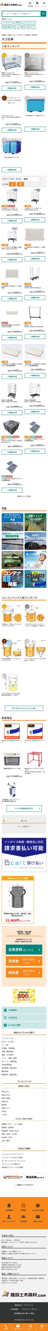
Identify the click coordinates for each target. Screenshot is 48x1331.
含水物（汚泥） (7, 1137)
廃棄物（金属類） (8, 1127)
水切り (4, 1111)
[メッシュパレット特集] (12, 522)
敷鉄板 (18, 22)
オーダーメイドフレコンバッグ (13, 1161)
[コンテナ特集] (12, 579)
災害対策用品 (7, 1064)
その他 (4, 1114)
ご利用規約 (14, 1309)
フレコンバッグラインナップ (12, 1154)
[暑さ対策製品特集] (35, 560)
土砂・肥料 (6, 1140)
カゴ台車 (21, 27)
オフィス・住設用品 (9, 1061)
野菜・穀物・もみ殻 (9, 1134)
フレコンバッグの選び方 (11, 1164)
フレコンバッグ (7, 22)
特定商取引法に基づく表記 (24, 1313)
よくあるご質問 (14, 1025)
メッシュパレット (29, 22)
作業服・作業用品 (8, 1048)
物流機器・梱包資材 (31, 35)
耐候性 (4, 1105)
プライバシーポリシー (30, 1309)
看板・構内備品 (7, 1051)
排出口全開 (6, 1098)
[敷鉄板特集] (12, 541)
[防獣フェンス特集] (35, 522)
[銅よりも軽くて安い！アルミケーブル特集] (35, 579)
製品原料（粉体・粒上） (11, 1130)
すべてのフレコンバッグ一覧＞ (24, 708)
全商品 (4, 35)
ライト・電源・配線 (9, 1058)
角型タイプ (6, 1108)
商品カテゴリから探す (15, 35)
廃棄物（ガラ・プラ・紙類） (12, 1124)
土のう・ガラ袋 (7, 1041)
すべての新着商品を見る (24, 808)
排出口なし (6, 1091)
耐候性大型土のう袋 (8, 27)
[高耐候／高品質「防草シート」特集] (12, 560)
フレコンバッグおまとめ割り (12, 1157)
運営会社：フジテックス (24, 1305)
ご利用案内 (12, 1010)
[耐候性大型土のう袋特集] (35, 541)
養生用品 (5, 1071)
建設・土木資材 (7, 1055)
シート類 (5, 1045)
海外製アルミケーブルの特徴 (12, 1167)
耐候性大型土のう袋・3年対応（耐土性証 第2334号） (18, 914)
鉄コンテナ (31, 27)
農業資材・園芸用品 (9, 1074)
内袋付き (5, 1101)
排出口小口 (6, 1095)
